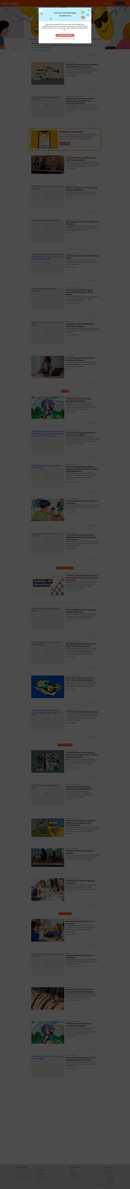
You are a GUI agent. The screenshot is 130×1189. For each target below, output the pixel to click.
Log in (73, 38)
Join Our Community (65, 35)
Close (88, 10)
